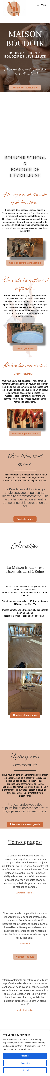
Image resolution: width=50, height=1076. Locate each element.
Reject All (25, 1070)
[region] (25, 1053)
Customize (25, 1063)
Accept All (25, 1055)
